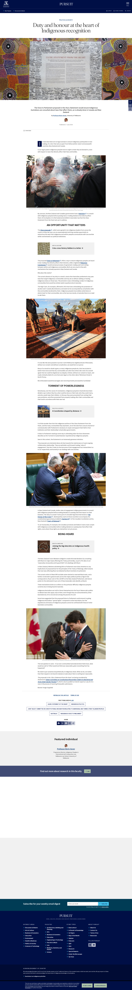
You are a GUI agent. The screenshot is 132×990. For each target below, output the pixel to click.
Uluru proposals (45, 230)
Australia (54, 713)
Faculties (48, 924)
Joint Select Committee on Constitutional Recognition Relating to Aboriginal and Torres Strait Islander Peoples (66, 709)
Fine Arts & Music (52, 942)
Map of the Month (74, 935)
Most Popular (8, 11)
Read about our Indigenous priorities (35, 976)
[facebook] (90, 945)
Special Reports (73, 951)
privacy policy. (105, 907)
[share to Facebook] (59, 723)
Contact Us (93, 930)
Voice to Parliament (53, 261)
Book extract (73, 928)
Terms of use (74, 695)
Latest (110, 10)
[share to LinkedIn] (66, 723)
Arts (48, 932)
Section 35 (65, 519)
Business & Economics (32, 933)
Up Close (71, 957)
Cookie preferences (100, 985)
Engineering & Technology (55, 940)
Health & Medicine (31, 941)
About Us (93, 928)
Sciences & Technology (32, 946)
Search (129, 10)
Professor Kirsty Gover (59, 115)
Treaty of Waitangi (53, 521)
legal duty (82, 214)
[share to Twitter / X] (62, 723)
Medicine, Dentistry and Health (54, 948)
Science (49, 952)
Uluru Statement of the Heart (58, 704)
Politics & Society (30, 943)
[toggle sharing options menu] (130, 102)
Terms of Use (94, 933)
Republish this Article (61, 695)
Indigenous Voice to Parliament (71, 713)
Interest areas (29, 924)
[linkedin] (94, 945)
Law (72, 700)
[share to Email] (70, 723)
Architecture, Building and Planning (55, 928)
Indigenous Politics (77, 704)
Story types (71, 924)
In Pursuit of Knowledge (76, 930)
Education (28, 935)
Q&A (70, 943)
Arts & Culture (29, 930)
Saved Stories (119, 10)
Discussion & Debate (20, 11)
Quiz (70, 946)
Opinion (71, 938)
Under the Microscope (75, 954)
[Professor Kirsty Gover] (66, 120)
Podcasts (71, 941)
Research (71, 949)
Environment (29, 938)
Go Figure (71, 933)
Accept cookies (87, 985)
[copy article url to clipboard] (73, 723)
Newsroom (93, 935)
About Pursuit (93, 924)
